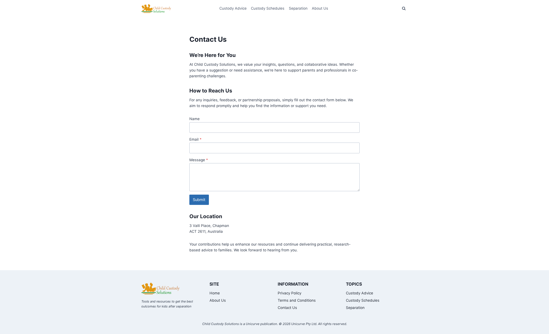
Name (194, 119)
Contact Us (287, 308)
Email (195, 139)
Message (198, 160)
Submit (199, 199)
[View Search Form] (404, 8)
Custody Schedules (267, 8)
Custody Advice (233, 8)
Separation (298, 8)
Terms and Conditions (297, 300)
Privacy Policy (289, 293)
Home (215, 293)
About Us (218, 300)
